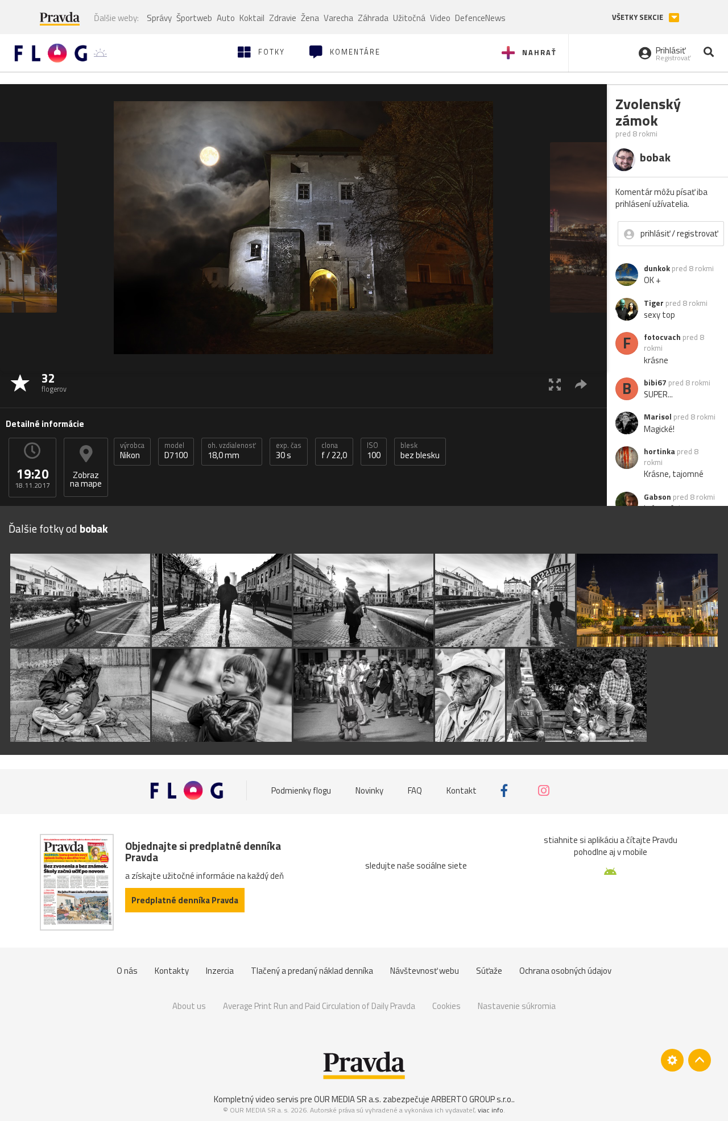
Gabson (657, 497)
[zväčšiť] (555, 384)
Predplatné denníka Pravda (184, 900)
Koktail (251, 17)
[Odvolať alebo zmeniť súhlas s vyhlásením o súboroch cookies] (672, 1060)
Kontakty (172, 971)
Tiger (654, 303)
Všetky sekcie (638, 17)
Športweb (194, 17)
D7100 (176, 451)
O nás (127, 971)
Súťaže (489, 971)
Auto (226, 17)
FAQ (415, 790)
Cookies (446, 1006)
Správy (159, 17)
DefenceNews (480, 17)
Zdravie (282, 17)
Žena (310, 17)
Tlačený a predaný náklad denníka (312, 971)
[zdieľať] (581, 384)
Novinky (369, 790)
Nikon (132, 451)
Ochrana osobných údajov (565, 971)
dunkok (657, 268)
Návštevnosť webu (424, 971)
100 (373, 451)
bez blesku (420, 451)
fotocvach (662, 337)
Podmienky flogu (301, 790)
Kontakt (461, 790)
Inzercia (220, 971)
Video (440, 17)
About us (189, 1006)
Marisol (658, 416)
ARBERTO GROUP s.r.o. (472, 1099)
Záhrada (373, 17)
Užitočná (409, 17)
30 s (288, 451)
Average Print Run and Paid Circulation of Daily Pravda (319, 1006)
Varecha (338, 17)
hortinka (659, 451)
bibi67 (655, 382)
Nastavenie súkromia (517, 1006)
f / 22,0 (334, 451)
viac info (490, 1110)
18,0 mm (232, 451)
